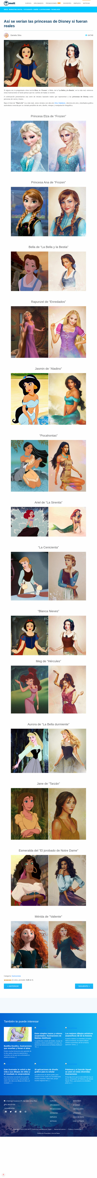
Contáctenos (78, 1121)
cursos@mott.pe (9, 1108)
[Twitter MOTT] (11, 1112)
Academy (76, 1105)
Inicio (6, 9)
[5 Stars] (10, 980)
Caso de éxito (78, 1117)
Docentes (67, 3)
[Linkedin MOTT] (16, 1112)
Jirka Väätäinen (59, 103)
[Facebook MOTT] (6, 1112)
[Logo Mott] (9, 3)
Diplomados (38, 3)
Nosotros (77, 1101)
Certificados (78, 1109)
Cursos (28, 3)
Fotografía (28, 9)
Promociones (51, 3)
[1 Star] (4, 980)
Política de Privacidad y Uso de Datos (48, 1133)
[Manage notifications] (3, 1174)
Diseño (35, 9)
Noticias (86, 3)
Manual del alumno (60, 1129)
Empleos (77, 3)
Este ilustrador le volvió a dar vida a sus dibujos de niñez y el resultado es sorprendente (17, 1071)
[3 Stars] (7, 980)
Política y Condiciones (74, 1129)
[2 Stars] (6, 980)
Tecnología (55, 9)
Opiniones (77, 1113)
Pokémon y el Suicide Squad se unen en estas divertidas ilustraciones (78, 1071)
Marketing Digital (16, 9)
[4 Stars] (9, 980)
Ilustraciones (44, 9)
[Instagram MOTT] (25, 1112)
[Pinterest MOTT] (20, 1112)
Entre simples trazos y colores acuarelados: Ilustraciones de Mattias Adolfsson (48, 1035)
